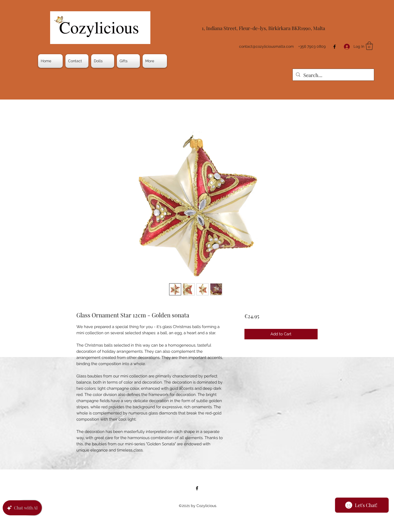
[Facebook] (334, 46)
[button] (103, 61)
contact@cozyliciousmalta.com (266, 46)
